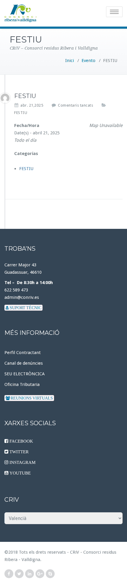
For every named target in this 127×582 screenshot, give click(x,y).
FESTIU (20, 112)
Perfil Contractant (22, 352)
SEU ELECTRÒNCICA (24, 373)
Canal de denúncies (23, 363)
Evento (88, 60)
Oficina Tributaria (22, 384)
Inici (69, 60)
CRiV (74, 552)
